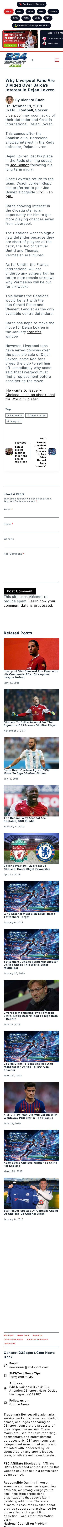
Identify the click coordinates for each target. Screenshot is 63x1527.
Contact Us (9, 1343)
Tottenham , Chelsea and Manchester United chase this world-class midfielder (31, 964)
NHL (41, 11)
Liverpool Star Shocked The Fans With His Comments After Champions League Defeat (31, 674)
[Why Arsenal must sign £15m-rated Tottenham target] (31, 896)
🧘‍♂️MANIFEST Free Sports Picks (31, 25)
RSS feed (8, 1335)
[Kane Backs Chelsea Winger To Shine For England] (31, 1145)
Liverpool (13, 115)
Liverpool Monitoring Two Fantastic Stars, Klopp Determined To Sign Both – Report (31, 1016)
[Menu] (57, 60)
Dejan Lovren (36, 415)
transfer (34, 332)
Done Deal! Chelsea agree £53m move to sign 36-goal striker (27, 771)
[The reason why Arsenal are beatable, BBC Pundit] (31, 800)
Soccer (41, 110)
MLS (37, 18)
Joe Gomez (19, 165)
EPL (48, 18)
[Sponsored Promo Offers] (20, 39)
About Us (37, 1335)
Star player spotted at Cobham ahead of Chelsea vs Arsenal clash (31, 1212)
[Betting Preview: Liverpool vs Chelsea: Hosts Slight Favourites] (31, 848)
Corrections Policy (13, 1339)
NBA (8, 11)
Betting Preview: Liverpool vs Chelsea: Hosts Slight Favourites (27, 867)
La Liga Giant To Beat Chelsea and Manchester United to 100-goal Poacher (28, 1066)
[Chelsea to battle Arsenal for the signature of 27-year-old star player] (31, 705)
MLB (30, 11)
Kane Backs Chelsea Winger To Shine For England (30, 1164)
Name (8, 524)
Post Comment (20, 591)
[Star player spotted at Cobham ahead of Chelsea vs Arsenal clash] (31, 1193)
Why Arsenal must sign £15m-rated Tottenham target (29, 915)
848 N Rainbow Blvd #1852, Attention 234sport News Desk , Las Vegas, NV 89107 (33, 1390)
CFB (15, 18)
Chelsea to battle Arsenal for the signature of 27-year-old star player (30, 723)
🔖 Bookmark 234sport (31, 4)
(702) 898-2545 (21, 1377)
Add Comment (14, 553)
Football (26, 110)
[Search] (32, 60)
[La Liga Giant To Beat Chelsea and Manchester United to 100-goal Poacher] (31, 1046)
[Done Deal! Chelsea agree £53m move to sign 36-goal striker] (31, 753)
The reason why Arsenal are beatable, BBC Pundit (25, 819)
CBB (26, 18)
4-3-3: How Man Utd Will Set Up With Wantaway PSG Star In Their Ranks (31, 1116)
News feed (23, 1335)
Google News (19, 1404)
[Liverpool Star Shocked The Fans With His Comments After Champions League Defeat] (31, 654)
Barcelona (14, 415)
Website (9, 538)
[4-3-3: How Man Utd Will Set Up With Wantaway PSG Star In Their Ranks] (31, 1097)
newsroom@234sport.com (29, 1367)
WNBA (53, 11)
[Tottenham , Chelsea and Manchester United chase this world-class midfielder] (31, 944)
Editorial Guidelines (37, 1339)
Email (8, 509)
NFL (19, 11)
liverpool (13, 421)
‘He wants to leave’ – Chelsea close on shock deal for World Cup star (30, 394)
